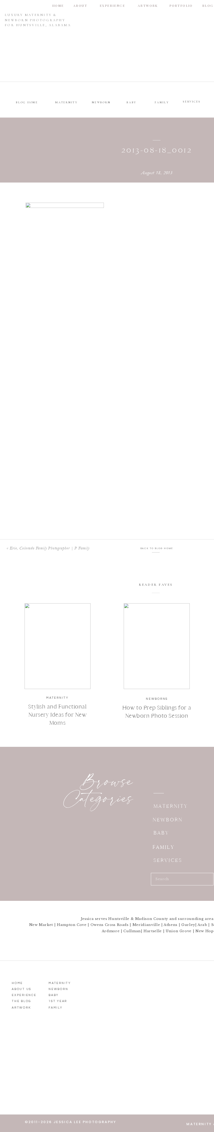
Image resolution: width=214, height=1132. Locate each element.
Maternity (57, 697)
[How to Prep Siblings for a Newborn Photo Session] (157, 646)
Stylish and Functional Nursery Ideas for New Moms (57, 714)
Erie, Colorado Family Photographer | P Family (50, 548)
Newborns (157, 698)
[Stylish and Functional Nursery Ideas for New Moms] (58, 646)
